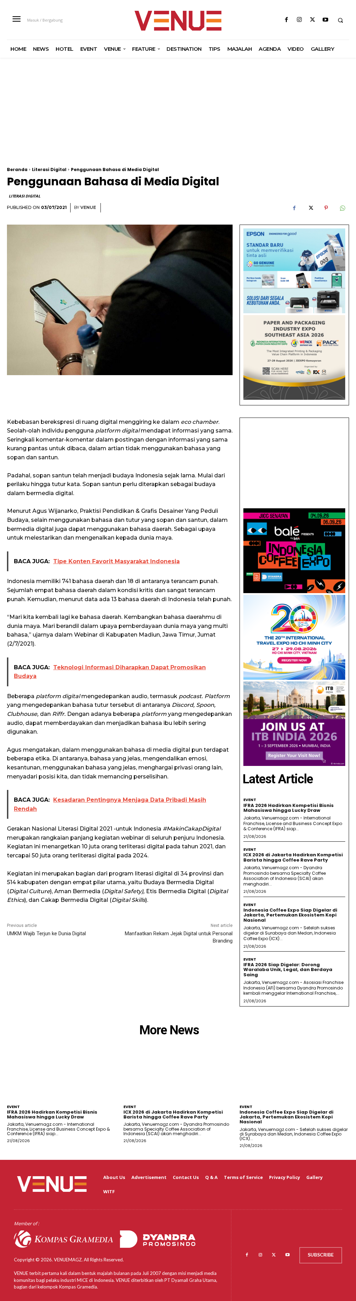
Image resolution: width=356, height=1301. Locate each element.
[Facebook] (286, 20)
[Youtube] (325, 20)
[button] (340, 20)
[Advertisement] (178, 118)
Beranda (17, 169)
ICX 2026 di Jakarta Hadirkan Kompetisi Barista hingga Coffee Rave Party (293, 857)
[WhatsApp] (342, 208)
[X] (312, 20)
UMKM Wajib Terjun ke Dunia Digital (46, 933)
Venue (88, 207)
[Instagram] (299, 20)
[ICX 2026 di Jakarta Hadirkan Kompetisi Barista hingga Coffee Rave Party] (178, 1078)
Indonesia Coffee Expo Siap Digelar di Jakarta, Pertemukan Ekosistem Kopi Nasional (290, 915)
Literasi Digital (49, 169)
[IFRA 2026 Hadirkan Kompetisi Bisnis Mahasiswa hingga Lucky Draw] (61, 1078)
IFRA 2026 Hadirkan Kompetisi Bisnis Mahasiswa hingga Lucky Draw (288, 808)
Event (249, 800)
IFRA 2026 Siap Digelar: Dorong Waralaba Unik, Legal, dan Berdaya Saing (287, 969)
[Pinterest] (326, 208)
